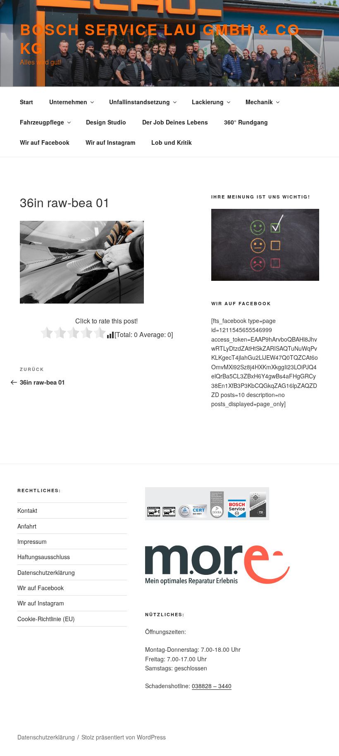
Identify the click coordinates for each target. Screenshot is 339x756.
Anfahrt (26, 526)
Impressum (32, 541)
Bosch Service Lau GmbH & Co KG (160, 38)
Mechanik (259, 102)
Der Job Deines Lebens (175, 122)
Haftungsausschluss (43, 557)
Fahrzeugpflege (42, 122)
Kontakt (27, 510)
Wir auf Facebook (44, 142)
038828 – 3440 (212, 686)
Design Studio (106, 122)
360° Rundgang (246, 122)
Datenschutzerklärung (46, 572)
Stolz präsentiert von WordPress (123, 737)
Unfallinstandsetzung (139, 102)
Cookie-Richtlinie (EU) (46, 619)
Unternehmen (68, 102)
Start (26, 102)
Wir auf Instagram (110, 142)
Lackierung (208, 102)
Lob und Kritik (171, 142)
